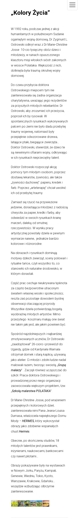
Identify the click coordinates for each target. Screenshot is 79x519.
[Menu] (72, 5)
